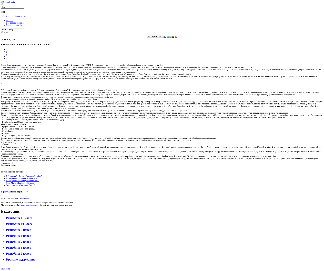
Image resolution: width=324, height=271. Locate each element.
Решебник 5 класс (18, 253)
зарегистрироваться (29, 205)
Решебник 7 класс (18, 241)
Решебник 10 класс (19, 223)
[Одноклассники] (170, 36)
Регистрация (20, 16)
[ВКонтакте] (165, 36)
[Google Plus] (176, 36)
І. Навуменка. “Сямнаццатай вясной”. (22, 181)
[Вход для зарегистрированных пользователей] (9, 2)
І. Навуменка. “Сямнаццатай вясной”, (22, 178)
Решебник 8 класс (18, 235)
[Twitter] (168, 36)
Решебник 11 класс (19, 218)
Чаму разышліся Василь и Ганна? (20, 185)
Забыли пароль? (8, 16)
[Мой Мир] (173, 36)
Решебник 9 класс (18, 229)
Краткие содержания (20, 198)
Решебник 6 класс (18, 247)
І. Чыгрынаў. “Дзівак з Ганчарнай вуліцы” (24, 176)
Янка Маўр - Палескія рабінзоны (20, 183)
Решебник (5, 269)
